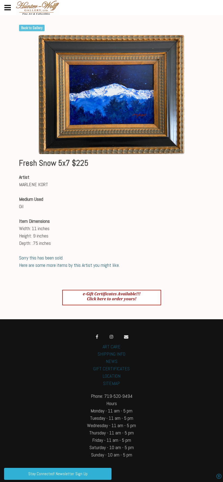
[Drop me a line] (126, 336)
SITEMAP (111, 383)
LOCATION (111, 376)
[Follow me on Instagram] (111, 336)
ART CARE (111, 346)
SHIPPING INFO (111, 354)
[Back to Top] (219, 477)
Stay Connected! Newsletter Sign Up (58, 474)
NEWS (111, 361)
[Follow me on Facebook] (97, 336)
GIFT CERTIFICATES (111, 368)
